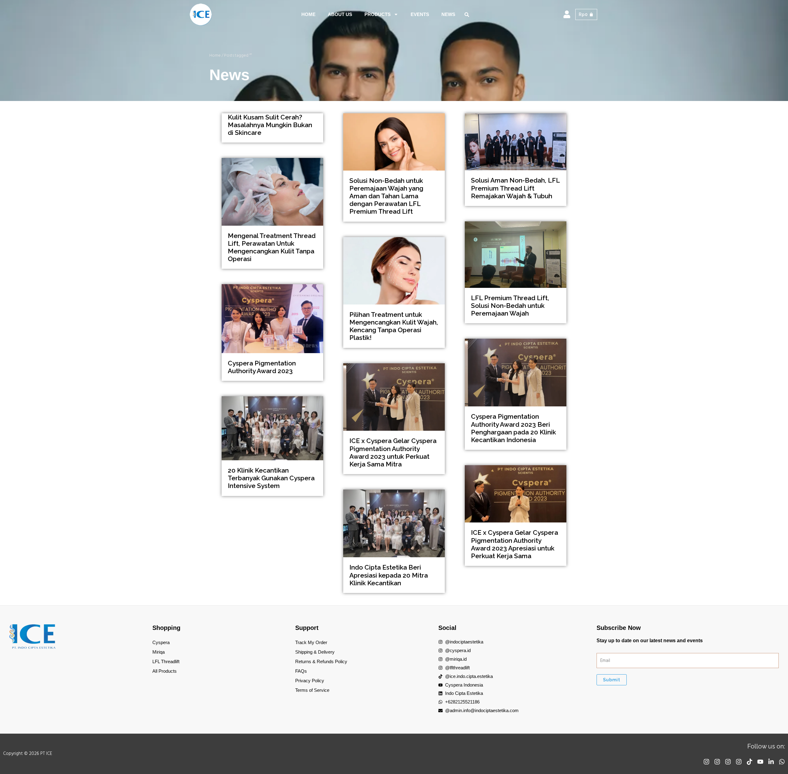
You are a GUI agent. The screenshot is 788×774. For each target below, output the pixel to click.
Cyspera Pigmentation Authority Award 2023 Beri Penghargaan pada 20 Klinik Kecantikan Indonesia (513, 428)
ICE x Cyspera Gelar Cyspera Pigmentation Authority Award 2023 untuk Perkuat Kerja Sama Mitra (392, 452)
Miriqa (158, 652)
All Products (164, 671)
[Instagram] (706, 762)
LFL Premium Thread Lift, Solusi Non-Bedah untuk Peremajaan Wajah (510, 305)
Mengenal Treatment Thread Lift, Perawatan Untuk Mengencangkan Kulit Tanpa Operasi (272, 247)
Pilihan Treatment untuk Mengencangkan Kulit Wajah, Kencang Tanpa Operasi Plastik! (393, 326)
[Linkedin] (771, 762)
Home (308, 14)
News (448, 14)
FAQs (301, 671)
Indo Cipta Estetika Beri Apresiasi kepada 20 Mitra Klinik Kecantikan (388, 575)
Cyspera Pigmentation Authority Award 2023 (262, 367)
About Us (340, 14)
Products (377, 14)
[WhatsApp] (782, 762)
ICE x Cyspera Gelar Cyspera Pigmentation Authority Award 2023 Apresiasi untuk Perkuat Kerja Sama (514, 544)
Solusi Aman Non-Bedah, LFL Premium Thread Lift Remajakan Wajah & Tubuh (515, 188)
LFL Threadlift (165, 661)
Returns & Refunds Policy (321, 661)
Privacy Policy (309, 680)
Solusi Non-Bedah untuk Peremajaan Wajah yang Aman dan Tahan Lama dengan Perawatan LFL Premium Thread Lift (386, 196)
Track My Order (311, 642)
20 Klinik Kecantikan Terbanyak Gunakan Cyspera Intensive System (271, 478)
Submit (611, 679)
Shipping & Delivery (315, 652)
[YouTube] (760, 762)
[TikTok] (749, 762)
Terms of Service (312, 690)
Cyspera (161, 642)
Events (420, 14)
